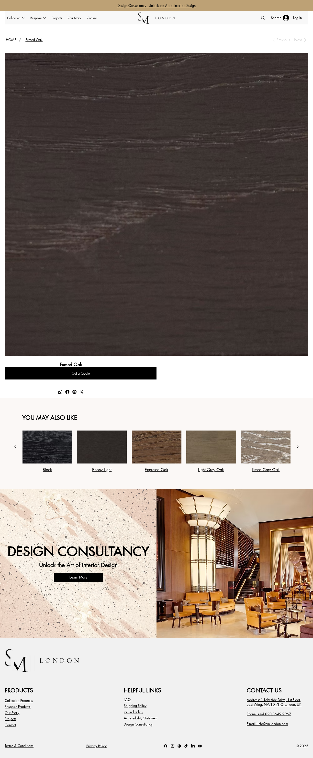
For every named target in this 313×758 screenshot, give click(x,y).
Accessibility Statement (140, 718)
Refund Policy (133, 712)
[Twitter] (81, 392)
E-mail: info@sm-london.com (267, 723)
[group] (156, 451)
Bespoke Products (18, 706)
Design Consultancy (138, 724)
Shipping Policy (135, 705)
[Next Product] (298, 447)
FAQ (127, 699)
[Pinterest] (74, 392)
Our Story (12, 712)
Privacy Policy (96, 746)
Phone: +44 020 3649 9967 (269, 714)
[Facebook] (67, 392)
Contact (10, 725)
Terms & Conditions (19, 745)
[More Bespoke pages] (44, 18)
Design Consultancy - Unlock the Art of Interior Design (156, 5)
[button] (80, 373)
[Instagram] (172, 746)
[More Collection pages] (23, 18)
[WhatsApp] (60, 392)
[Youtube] (200, 746)
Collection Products (19, 700)
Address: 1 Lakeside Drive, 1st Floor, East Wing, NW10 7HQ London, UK (274, 702)
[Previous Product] (15, 447)
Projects (10, 718)
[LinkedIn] (193, 746)
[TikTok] (186, 746)
